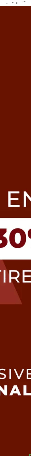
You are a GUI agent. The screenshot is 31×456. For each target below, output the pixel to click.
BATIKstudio (23, 4)
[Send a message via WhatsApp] (30, 455)
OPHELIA (23, 2)
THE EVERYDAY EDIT (23, 1)
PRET (7, 3)
